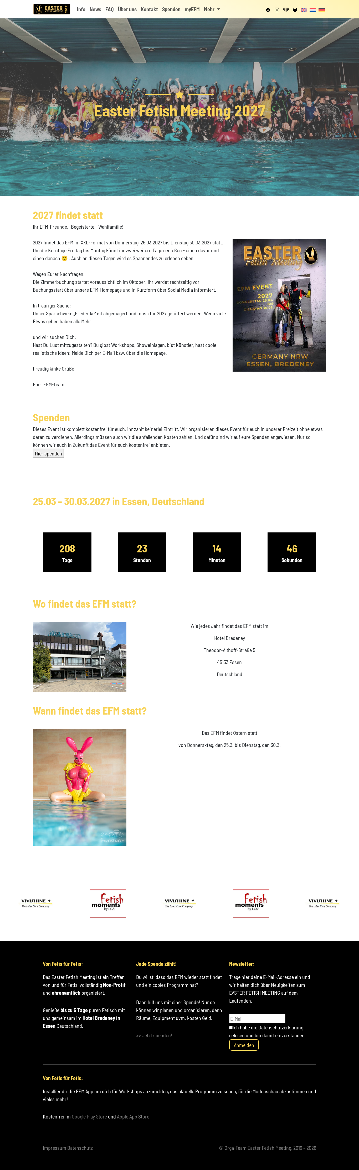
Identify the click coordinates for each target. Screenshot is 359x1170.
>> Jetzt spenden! (154, 1035)
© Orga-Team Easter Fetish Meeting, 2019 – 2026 (267, 1148)
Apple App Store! (134, 1116)
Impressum (54, 1148)
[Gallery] (179, 903)
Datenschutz (80, 1148)
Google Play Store (89, 1116)
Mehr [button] (210, 9)
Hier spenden (48, 453)
